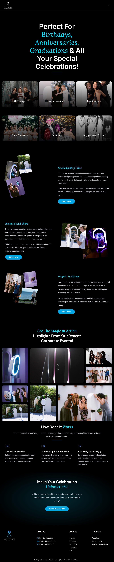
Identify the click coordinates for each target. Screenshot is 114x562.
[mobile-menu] (106, 5)
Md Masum (76, 560)
